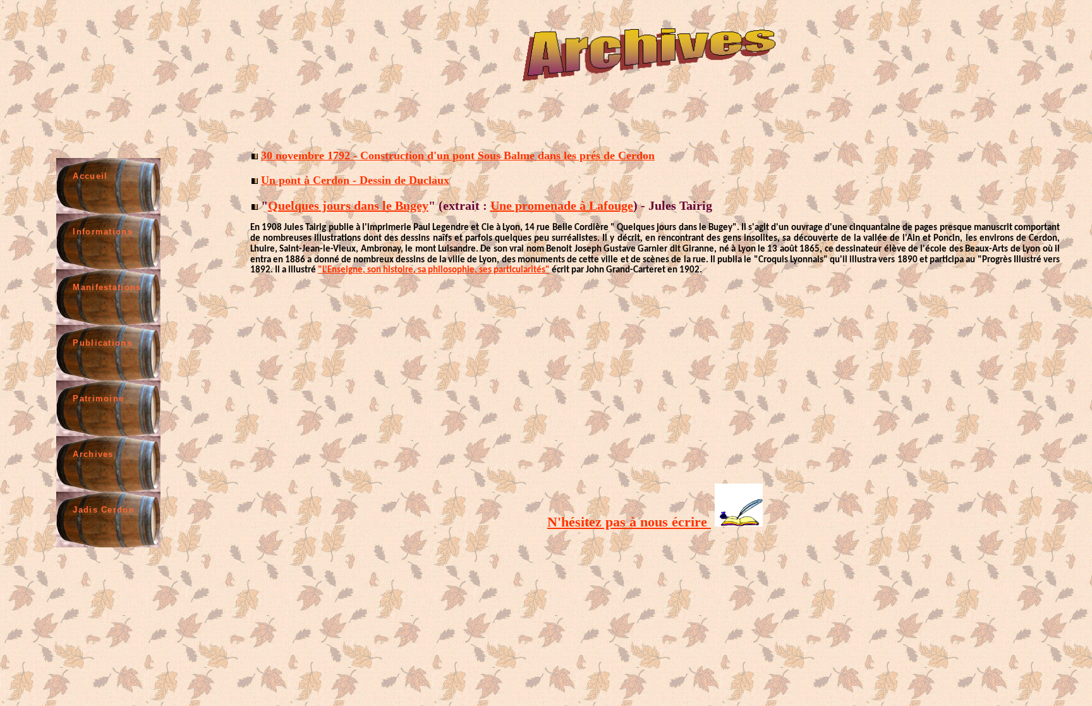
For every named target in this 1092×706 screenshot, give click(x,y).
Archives (93, 454)
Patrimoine (98, 398)
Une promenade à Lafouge (561, 205)
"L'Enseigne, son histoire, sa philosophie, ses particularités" (434, 270)
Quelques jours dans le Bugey (348, 205)
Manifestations (107, 287)
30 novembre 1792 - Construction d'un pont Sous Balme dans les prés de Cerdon (458, 155)
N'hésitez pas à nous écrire (629, 522)
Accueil (90, 176)
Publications (102, 343)
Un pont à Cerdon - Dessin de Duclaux (355, 180)
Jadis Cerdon (104, 509)
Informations (103, 231)
